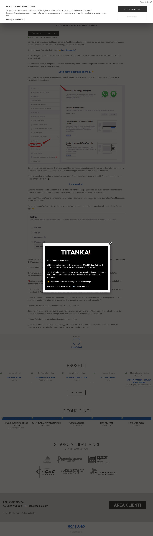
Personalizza (132, 17)
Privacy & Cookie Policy (15, 19)
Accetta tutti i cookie (132, 9)
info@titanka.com (82, 286)
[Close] (110, 243)
